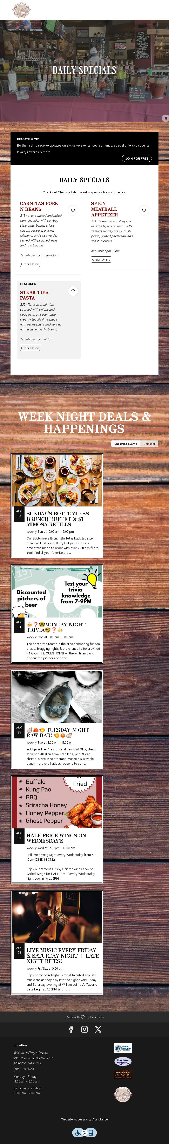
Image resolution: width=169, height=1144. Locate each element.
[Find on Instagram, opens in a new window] (84, 1030)
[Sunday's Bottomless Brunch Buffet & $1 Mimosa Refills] (84, 508)
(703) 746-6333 (24, 1068)
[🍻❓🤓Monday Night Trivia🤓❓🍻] (84, 617)
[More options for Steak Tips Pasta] (73, 291)
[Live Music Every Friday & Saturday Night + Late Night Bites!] (84, 945)
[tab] (125, 443)
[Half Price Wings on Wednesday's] (84, 832)
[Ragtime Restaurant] (123, 1060)
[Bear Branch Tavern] (123, 1047)
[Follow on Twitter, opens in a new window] (98, 1030)
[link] (30, 264)
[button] (49, 237)
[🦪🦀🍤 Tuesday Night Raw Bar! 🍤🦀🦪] (84, 722)
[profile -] (153, 6)
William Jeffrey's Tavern (123, 1094)
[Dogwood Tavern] (123, 1074)
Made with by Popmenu (53, 1016)
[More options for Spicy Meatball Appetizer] (144, 210)
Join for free (136, 158)
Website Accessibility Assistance (84, 1119)
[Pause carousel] (165, 118)
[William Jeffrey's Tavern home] (21, 10)
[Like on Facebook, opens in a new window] (71, 1030)
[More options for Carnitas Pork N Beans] (73, 210)
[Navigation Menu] (163, 6)
